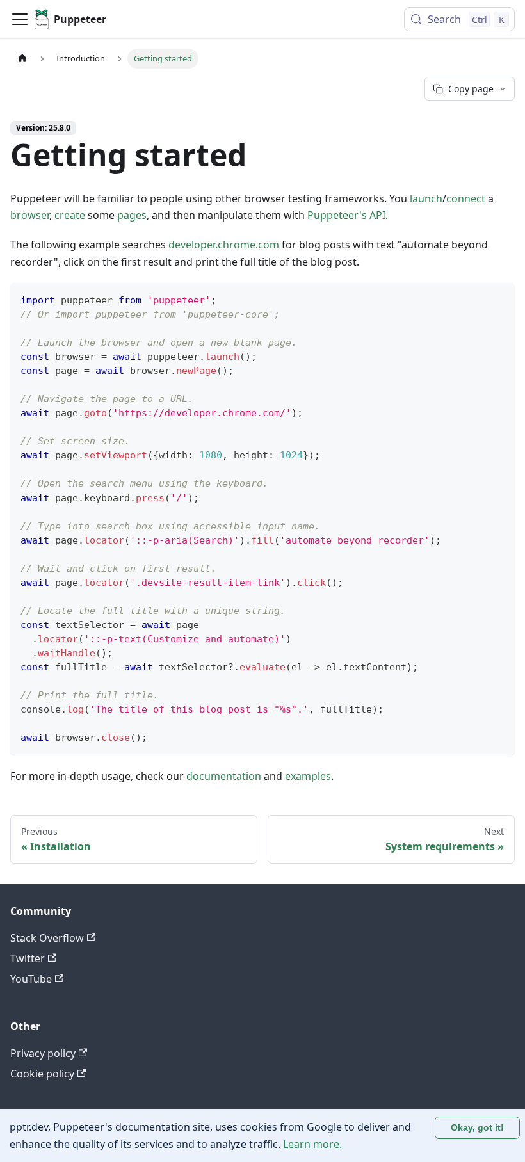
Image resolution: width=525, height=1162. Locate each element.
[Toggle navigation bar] (19, 19)
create (69, 215)
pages (132, 215)
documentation (223, 776)
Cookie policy (42, 1074)
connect (465, 198)
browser (29, 215)
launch (426, 198)
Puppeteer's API (346, 215)
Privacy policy (43, 1053)
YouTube (31, 979)
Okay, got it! (477, 1127)
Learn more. (312, 1144)
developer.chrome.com (223, 245)
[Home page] (22, 59)
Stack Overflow (47, 938)
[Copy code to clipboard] (499, 298)
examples (308, 776)
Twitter (27, 958)
